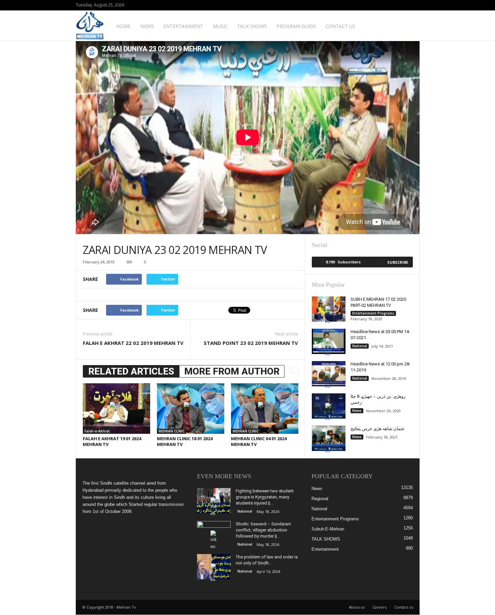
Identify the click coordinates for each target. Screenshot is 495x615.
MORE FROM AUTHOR (231, 371)
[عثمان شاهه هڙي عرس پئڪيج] (328, 438)
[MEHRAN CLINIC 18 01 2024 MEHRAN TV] (190, 408)
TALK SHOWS (252, 26)
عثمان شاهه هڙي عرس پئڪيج (378, 428)
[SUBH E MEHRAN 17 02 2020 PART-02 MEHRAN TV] (328, 309)
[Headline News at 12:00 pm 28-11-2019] (328, 373)
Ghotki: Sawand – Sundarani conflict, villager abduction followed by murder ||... (263, 530)
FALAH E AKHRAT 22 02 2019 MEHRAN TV (133, 342)
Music (220, 26)
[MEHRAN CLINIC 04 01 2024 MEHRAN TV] (264, 408)
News (147, 26)
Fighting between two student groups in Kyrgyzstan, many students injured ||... (265, 497)
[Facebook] (404, 5)
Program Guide (296, 26)
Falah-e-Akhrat (97, 431)
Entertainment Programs (373, 313)
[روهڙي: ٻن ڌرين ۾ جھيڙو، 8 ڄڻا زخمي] (328, 406)
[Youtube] (414, 5)
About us (357, 607)
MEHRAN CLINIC (172, 431)
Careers (379, 607)
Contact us (340, 26)
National (359, 346)
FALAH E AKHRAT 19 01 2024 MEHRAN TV (112, 441)
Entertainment (183, 26)
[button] (409, 25)
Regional (319, 498)
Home (123, 26)
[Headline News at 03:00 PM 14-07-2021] (328, 341)
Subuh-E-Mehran (327, 528)
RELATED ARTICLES (131, 371)
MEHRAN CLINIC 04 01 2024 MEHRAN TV (259, 441)
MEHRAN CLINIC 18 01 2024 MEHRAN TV (184, 441)
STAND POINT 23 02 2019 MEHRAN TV (251, 342)
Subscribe (397, 262)
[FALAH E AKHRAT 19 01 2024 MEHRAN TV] (116, 408)
